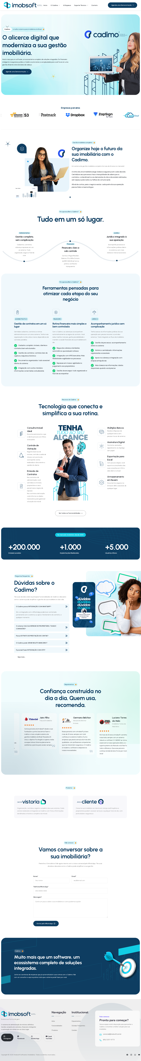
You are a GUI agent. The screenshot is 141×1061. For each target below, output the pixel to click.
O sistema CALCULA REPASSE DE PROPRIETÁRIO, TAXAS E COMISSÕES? (36, 627)
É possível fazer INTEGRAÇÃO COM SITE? (30, 650)
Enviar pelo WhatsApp (45, 923)
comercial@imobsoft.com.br (112, 1034)
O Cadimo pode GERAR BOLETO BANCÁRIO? (31, 643)
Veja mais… (22, 657)
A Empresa (67, 5)
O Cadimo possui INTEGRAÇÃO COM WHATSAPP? (33, 606)
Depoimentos (76, 1021)
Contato (94, 5)
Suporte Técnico (80, 5)
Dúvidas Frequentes (78, 1026)
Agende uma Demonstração (16, 72)
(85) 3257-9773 (109, 1040)
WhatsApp (35, 1038)
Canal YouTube (49, 1037)
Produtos (55, 1030)
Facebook (21, 1038)
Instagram (7, 1038)
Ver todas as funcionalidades (69, 513)
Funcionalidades (57, 1026)
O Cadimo (54, 5)
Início (45, 5)
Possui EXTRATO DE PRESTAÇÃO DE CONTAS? (32, 636)
